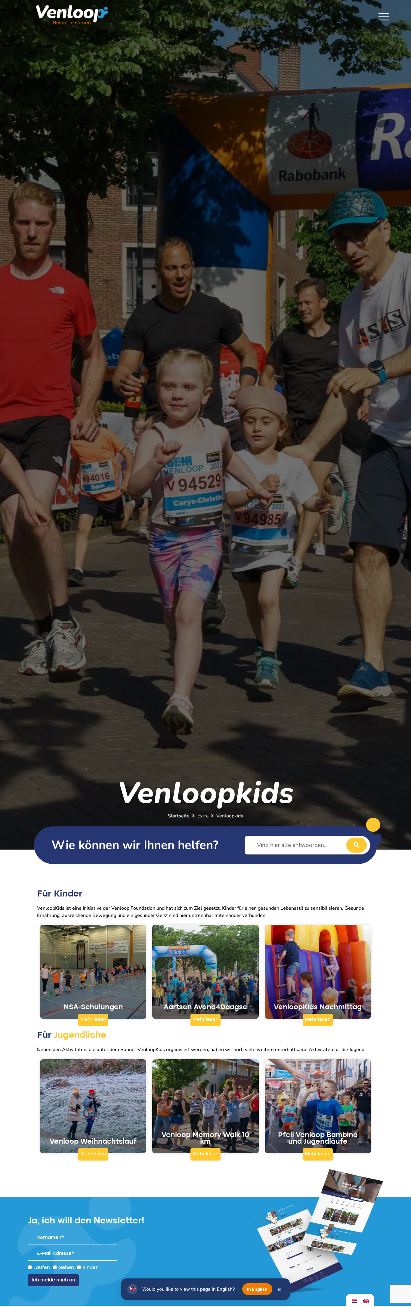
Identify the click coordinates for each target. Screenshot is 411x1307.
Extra (203, 816)
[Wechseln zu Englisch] (366, 1301)
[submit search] (356, 845)
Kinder (89, 1267)
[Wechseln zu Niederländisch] (354, 1301)
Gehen (66, 1267)
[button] (93, 1020)
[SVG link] (384, 16)
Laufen (41, 1267)
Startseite (179, 816)
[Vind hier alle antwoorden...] (307, 845)
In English (257, 1289)
